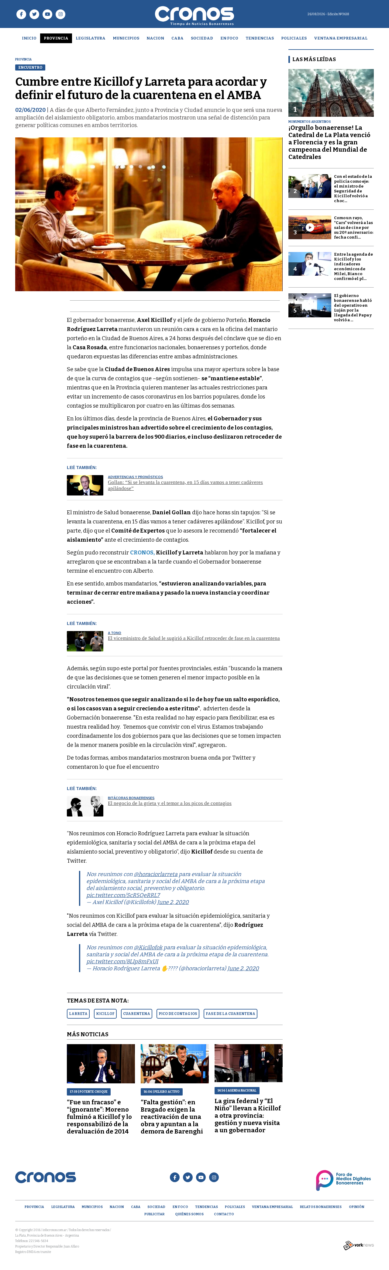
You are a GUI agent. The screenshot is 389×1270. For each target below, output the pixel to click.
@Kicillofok (148, 947)
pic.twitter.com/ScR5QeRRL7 (123, 895)
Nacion (155, 38)
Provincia (56, 38)
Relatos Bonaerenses (321, 1207)
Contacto (224, 1214)
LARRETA (78, 1014)
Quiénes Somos (189, 1214)
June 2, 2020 (173, 902)
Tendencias (260, 38)
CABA (177, 38)
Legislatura (90, 38)
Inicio (29, 38)
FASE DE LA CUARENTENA (230, 1014)
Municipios (126, 38)
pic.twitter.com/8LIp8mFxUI (122, 961)
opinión (356, 1207)
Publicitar (154, 1214)
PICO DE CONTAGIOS (178, 1014)
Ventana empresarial (340, 38)
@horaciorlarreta (155, 874)
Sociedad (202, 38)
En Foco (229, 38)
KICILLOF (105, 1014)
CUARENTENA (136, 1014)
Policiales (294, 38)
